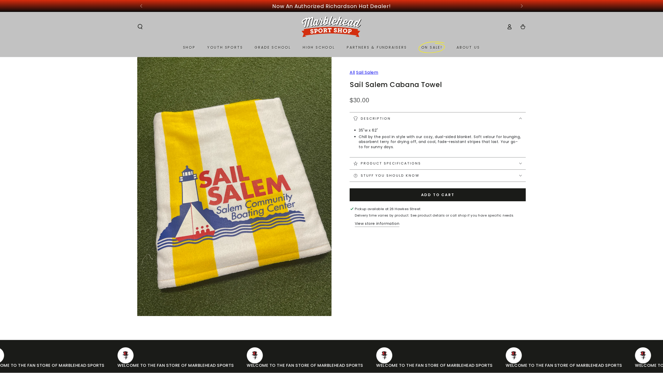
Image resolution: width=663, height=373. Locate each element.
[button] (140, 26)
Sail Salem (367, 72)
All (352, 72)
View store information (377, 223)
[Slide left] (141, 6)
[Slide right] (521, 6)
